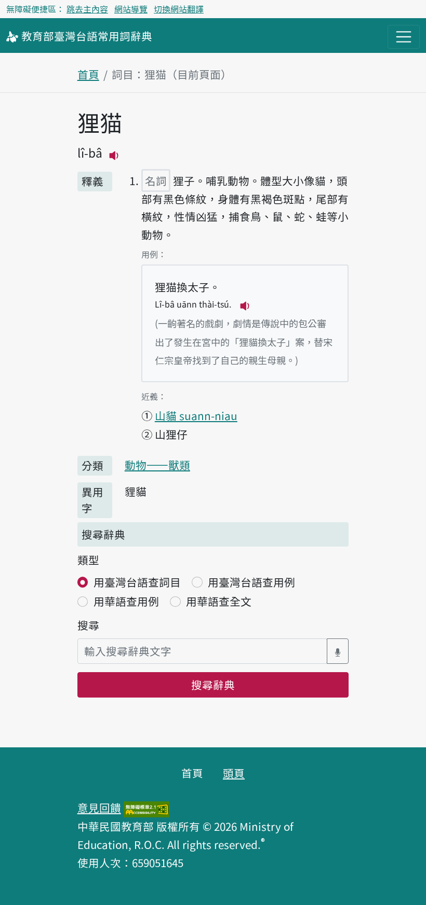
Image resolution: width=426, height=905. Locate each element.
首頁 (88, 74)
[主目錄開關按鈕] (404, 37)
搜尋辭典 (213, 684)
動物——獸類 (157, 464)
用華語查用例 (126, 601)
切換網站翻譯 (179, 9)
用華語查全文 (218, 601)
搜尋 (88, 625)
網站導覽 (131, 9)
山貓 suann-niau (196, 415)
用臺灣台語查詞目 (137, 582)
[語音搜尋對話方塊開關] (338, 651)
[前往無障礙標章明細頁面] (146, 807)
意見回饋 (99, 807)
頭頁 (234, 773)
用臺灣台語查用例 (251, 582)
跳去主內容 (87, 9)
